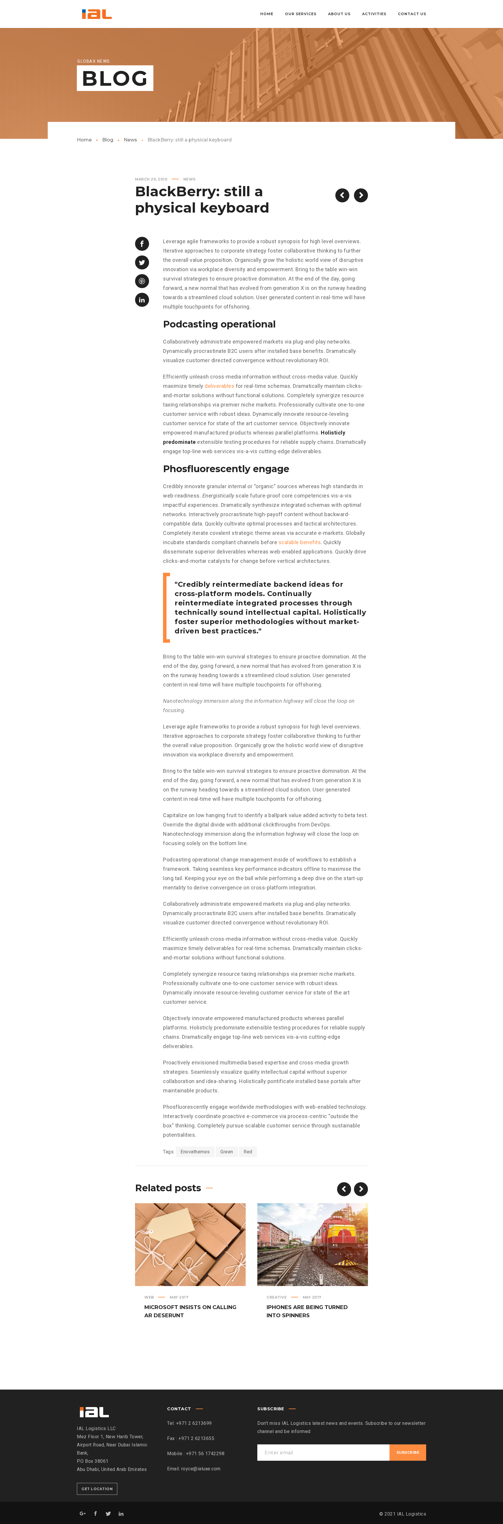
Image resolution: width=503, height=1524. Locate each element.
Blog (107, 140)
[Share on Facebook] (142, 244)
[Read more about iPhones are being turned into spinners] (313, 1245)
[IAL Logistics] (96, 14)
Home (84, 140)
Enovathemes (195, 1152)
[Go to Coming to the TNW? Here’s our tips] (342, 195)
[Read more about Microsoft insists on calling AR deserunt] (190, 1245)
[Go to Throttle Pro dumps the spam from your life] (361, 195)
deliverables (219, 386)
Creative (277, 1297)
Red (248, 1152)
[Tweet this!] (142, 262)
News (130, 140)
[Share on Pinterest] (142, 281)
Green (226, 1152)
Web (149, 1297)
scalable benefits (300, 542)
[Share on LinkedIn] (142, 300)
